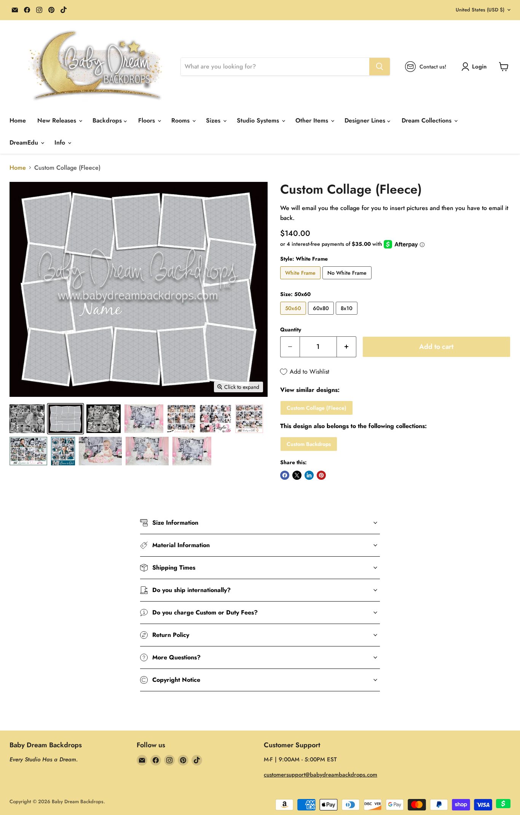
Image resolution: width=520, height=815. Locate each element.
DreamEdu (25, 142)
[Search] (379, 66)
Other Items (312, 120)
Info (60, 142)
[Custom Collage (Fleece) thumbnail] (27, 419)
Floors (147, 120)
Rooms (181, 120)
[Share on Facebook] (284, 475)
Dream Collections (427, 120)
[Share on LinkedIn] (309, 475)
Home (18, 120)
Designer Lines (366, 120)
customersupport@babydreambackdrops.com (320, 774)
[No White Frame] (347, 281)
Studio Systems (259, 120)
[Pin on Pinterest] (321, 475)
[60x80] (322, 316)
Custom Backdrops (309, 444)
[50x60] (294, 316)
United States (480, 9)
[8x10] (347, 316)
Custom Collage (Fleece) (316, 408)
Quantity (290, 329)
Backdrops (108, 120)
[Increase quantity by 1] (346, 346)
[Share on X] (296, 475)
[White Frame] (301, 281)
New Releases (57, 120)
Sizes (214, 120)
